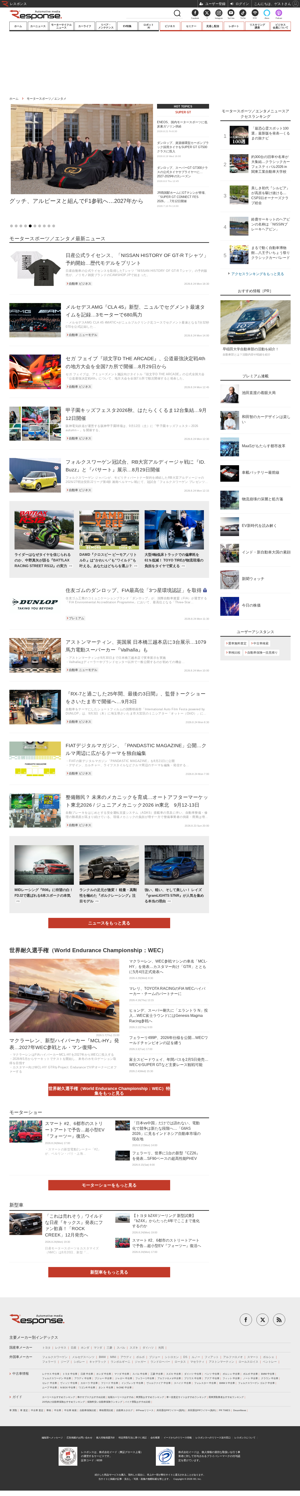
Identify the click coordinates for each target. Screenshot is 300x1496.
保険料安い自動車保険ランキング (104, 1402)
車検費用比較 (106, 1410)
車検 (48, 1410)
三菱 (109, 1347)
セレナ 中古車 (49, 1383)
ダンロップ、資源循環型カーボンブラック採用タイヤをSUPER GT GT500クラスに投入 (183, 149)
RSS (255, 18)
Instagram (219, 18)
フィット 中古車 (231, 1378)
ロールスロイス (248, 1361)
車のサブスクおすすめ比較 (91, 1397)
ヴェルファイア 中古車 (158, 1383)
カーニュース (38, 26)
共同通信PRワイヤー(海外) (202, 1410)
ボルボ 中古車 (250, 1374)
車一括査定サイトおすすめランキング (186, 1397)
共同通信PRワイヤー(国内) (171, 1410)
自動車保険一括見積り (262, 652)
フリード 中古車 (109, 1383)
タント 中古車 (105, 1387)
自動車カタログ (124, 1410)
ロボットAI (148, 26)
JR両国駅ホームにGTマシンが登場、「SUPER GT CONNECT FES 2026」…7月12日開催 (182, 199)
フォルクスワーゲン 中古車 (56, 1378)
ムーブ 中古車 (49, 1387)
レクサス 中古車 (50, 1374)
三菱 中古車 (156, 1374)
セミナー (191, 26)
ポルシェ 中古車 (231, 1374)
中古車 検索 (70, 1410)
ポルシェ (268, 1357)
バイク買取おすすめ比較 (137, 1402)
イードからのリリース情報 (178, 1437)
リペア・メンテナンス (106, 26)
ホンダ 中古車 (103, 1374)
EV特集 (127, 26)
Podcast (279, 18)
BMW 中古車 (267, 1374)
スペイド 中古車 (182, 1383)
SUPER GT (183, 112)
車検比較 (234, 652)
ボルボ (140, 1357)
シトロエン (172, 1357)
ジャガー (140, 1361)
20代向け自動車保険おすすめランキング (63, 1402)
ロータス (180, 1361)
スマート (253, 1357)
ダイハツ (148, 1347)
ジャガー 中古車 (123, 1378)
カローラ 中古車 (89, 1383)
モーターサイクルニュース (61, 26)
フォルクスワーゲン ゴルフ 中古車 (256, 1383)
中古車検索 (261, 643)
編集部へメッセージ (52, 1437)
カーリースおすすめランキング (58, 1397)
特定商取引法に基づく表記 (133, 1437)
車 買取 (13, 1410)
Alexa (267, 18)
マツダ (98, 1347)
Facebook (195, 18)
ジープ (65, 1361)
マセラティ (197, 1361)
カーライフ (84, 26)
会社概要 (155, 1437)
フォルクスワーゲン (55, 1357)
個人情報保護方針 (105, 1437)
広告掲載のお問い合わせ (79, 1437)
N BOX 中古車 (67, 1387)
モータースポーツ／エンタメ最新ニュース (57, 238)
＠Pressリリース (145, 1410)
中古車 (57, 1410)
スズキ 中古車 (173, 1374)
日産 (73, 1347)
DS (185, 1357)
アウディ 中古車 (82, 1378)
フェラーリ (49, 1361)
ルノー (196, 1357)
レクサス (60, 1347)
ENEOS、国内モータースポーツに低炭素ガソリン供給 (182, 126)
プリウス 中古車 (192, 1378)
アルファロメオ (233, 1357)
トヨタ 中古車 (70, 1374)
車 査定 (24, 1410)
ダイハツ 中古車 (192, 1374)
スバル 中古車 (139, 1374)
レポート (234, 26)
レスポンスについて (244, 1437)
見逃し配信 (212, 26)
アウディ (126, 1357)
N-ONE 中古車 (124, 1387)
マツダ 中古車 (121, 1374)
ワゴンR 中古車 (87, 1387)
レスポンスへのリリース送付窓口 (213, 1437)
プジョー (154, 1357)
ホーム (18, 26)
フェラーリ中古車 (144, 1378)
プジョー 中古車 (103, 1378)
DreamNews (239, 1410)
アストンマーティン (221, 1361)
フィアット (212, 1357)
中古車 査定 (37, 1410)
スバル (121, 1347)
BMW (102, 1357)
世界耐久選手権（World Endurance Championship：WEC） (88, 950)
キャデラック (97, 1361)
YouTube (231, 18)
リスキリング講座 (257, 26)
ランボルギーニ (120, 1361)
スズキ (134, 1347)
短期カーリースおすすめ (121, 1397)
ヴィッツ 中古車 (68, 1383)
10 (53, 226)
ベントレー (270, 1361)
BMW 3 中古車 (227, 1383)
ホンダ (85, 1347)
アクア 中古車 (212, 1378)
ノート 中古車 (250, 1378)
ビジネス (170, 26)
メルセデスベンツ (83, 1357)
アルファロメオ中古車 (169, 1378)
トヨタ (46, 1347)
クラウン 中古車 (269, 1378)
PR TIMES (224, 1410)
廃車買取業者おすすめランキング (226, 1397)
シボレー (79, 1361)
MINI (113, 1357)
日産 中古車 (87, 1374)
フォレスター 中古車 (205, 1383)
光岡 (161, 1347)
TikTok (243, 18)
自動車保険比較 (88, 1410)
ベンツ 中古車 (212, 1374)
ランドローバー (160, 1361)
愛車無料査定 (237, 643)
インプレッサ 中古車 (132, 1383)
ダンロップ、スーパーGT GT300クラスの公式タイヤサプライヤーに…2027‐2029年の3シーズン (182, 174)
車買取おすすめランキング (150, 1397)
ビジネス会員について (280, 26)
